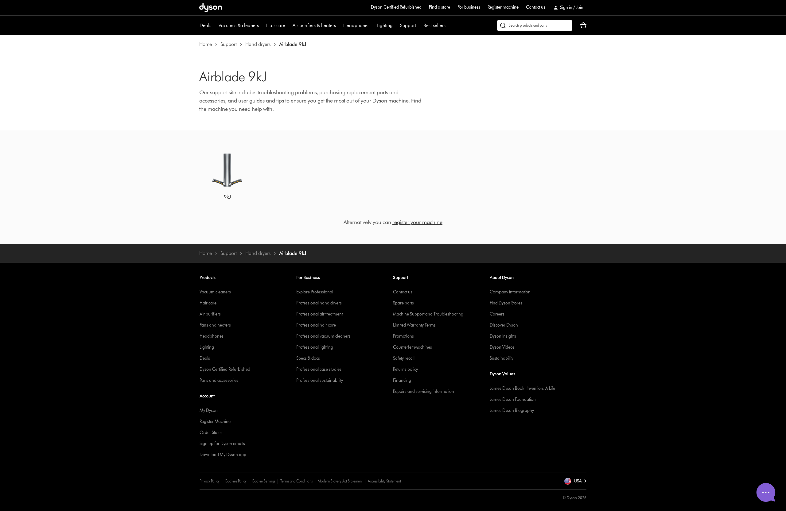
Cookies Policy (236, 481)
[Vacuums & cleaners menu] (262, 25)
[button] (575, 481)
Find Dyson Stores (506, 303)
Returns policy (405, 369)
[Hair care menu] (288, 25)
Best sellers (434, 25)
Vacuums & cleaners (239, 25)
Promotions (403, 336)
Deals (205, 25)
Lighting (385, 25)
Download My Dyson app (223, 454)
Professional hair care (316, 325)
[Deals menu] (214, 25)
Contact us (535, 7)
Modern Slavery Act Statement (340, 481)
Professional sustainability (319, 380)
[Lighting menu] (396, 25)
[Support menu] (419, 25)
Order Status (211, 432)
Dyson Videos (502, 347)
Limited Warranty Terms (414, 325)
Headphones (356, 25)
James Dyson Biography (512, 410)
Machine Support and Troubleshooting (428, 314)
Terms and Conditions (296, 481)
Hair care (275, 25)
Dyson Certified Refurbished (396, 7)
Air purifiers (210, 314)
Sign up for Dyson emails (222, 443)
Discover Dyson (504, 325)
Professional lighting (314, 347)
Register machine (503, 7)
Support (408, 25)
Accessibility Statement (384, 481)
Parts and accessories (219, 380)
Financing (402, 380)
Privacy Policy (210, 481)
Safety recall (403, 358)
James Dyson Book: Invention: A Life (522, 388)
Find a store (439, 7)
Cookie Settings (263, 481)
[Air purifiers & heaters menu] (339, 25)
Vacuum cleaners (215, 292)
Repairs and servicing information (423, 391)
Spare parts (403, 303)
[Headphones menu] (372, 25)
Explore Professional (314, 292)
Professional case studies (318, 369)
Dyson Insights (503, 336)
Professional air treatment (319, 314)
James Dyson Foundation (513, 399)
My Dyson (209, 410)
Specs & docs (308, 358)
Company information (510, 292)
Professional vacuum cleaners (323, 336)
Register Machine (215, 421)
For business (468, 7)
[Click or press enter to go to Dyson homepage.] (210, 7)
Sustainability (501, 358)
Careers (497, 314)
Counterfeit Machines (412, 347)
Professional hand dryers (319, 303)
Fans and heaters (215, 325)
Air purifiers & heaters (314, 25)
